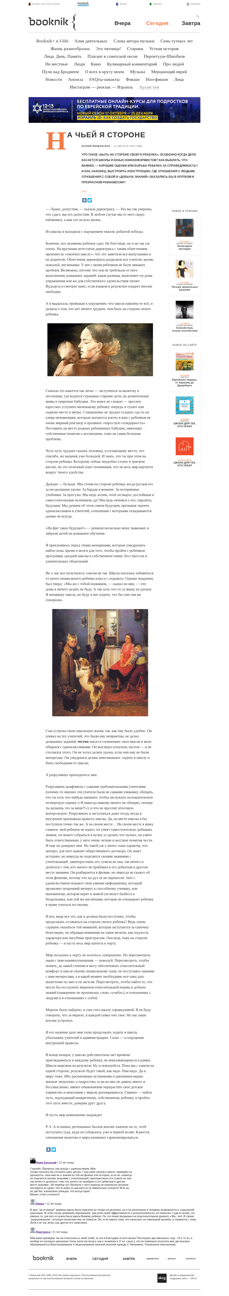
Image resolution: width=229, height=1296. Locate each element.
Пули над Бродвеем (60, 71)
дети (84, 191)
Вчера (122, 23)
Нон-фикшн (157, 79)
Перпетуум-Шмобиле (164, 56)
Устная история (164, 48)
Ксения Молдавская (96, 146)
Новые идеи (184, 460)
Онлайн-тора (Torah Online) (46, 4)
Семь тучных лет (176, 40)
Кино (96, 64)
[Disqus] (114, 1201)
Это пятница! (108, 48)
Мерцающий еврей (169, 71)
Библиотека (153, 1259)
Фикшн (133, 79)
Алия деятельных (91, 40)
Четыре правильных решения (185, 288)
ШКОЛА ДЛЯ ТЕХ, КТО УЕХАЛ (185, 425)
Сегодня (157, 23)
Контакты (191, 1259)
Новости (53, 79)
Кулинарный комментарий (132, 64)
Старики (135, 48)
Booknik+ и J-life (52, 40)
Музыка (137, 71)
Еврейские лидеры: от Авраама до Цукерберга (184, 382)
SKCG (194, 1278)
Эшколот (157, 4)
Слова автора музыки (134, 40)
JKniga (123, 4)
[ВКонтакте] (84, 200)
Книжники (195, 4)
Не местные (56, 64)
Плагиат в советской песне (112, 56)
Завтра (191, 23)
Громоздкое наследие (184, 247)
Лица (179, 79)
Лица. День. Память (62, 56)
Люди (79, 64)
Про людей (173, 64)
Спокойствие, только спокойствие (185, 329)
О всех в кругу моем (104, 71)
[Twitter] (89, 200)
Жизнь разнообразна (70, 48)
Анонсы (75, 79)
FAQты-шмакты (104, 79)
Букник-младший (185, 243)
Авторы (172, 1259)
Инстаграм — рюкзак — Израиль (101, 87)
